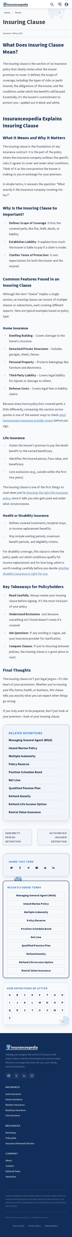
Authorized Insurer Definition (58, 837)
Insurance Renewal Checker (20, 1143)
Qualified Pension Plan (36, 945)
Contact (10, 1165)
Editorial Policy (51, 1225)
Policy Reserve (36, 920)
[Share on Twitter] (11, 868)
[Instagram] (32, 1076)
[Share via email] (36, 868)
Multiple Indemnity (36, 912)
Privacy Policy (34, 1225)
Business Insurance (16, 1110)
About (9, 1160)
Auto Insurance (13, 1094)
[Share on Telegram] (28, 868)
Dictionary (11, 1132)
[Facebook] (9, 1076)
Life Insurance (13, 1115)
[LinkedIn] (24, 1076)
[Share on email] (45, 868)
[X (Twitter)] (16, 1076)
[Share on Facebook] (20, 868)
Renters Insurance (15, 1104)
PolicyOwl (11, 1138)
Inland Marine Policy (36, 903)
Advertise (11, 1176)
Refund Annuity (36, 953)
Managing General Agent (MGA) (36, 895)
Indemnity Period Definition (13, 837)
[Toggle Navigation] (60, 4)
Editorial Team (13, 1171)
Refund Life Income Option (36, 962)
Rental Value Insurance (36, 970)
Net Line (36, 937)
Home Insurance (14, 1099)
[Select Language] (66, 4)
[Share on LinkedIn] (53, 868)
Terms (18, 12)
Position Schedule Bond (36, 928)
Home (7, 12)
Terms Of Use (18, 1225)
